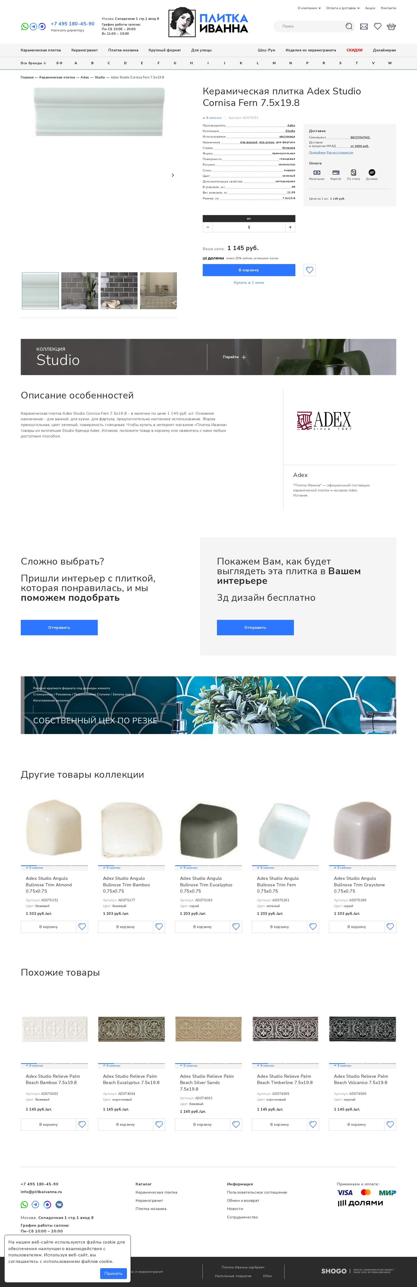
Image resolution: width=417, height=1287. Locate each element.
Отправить (59, 627)
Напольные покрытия (234, 1276)
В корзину (249, 270)
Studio (100, 77)
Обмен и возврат (243, 1200)
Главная (27, 77)
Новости (235, 1208)
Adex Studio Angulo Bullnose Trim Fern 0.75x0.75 (278, 884)
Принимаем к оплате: (358, 1184)
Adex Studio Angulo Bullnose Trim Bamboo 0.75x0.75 (126, 884)
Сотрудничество (242, 1217)
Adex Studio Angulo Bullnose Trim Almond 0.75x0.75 (49, 884)
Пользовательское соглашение (257, 1192)
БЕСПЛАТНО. (360, 137)
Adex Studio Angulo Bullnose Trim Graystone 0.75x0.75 (359, 884)
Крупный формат (165, 50)
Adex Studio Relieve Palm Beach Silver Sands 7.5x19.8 (207, 1082)
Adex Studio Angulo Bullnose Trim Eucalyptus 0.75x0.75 (206, 884)
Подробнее (317, 152)
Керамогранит (84, 50)
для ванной (248, 142)
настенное (287, 136)
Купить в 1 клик (249, 282)
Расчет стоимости (340, 152)
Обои (267, 1276)
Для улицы (201, 50)
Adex (85, 77)
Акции (370, 8)
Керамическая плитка (41, 50)
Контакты (388, 8)
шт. (249, 218)
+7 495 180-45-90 (73, 24)
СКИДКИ (355, 50)
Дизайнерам (384, 50)
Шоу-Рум (266, 50)
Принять (113, 1273)
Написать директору (67, 30)
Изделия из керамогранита (311, 50)
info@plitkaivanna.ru (41, 1192)
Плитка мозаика (123, 50)
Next (172, 175)
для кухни (266, 142)
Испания (288, 148)
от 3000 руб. (360, 146)
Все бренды (34, 63)
